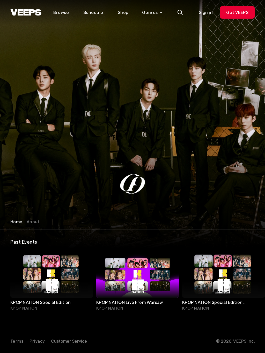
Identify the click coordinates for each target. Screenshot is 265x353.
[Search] (180, 12)
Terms (16, 341)
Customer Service (69, 341)
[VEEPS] (25, 12)
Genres (150, 12)
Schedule (93, 12)
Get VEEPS (237, 12)
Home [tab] (16, 221)
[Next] (248, 282)
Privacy (37, 341)
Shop (123, 12)
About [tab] (33, 221)
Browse (61, 12)
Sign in (206, 12)
